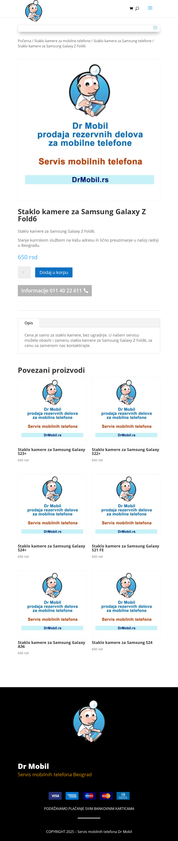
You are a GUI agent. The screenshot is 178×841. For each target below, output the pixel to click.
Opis (29, 322)
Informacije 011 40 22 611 (51, 290)
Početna (24, 40)
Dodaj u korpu (54, 272)
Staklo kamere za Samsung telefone (123, 40)
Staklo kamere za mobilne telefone (62, 40)
